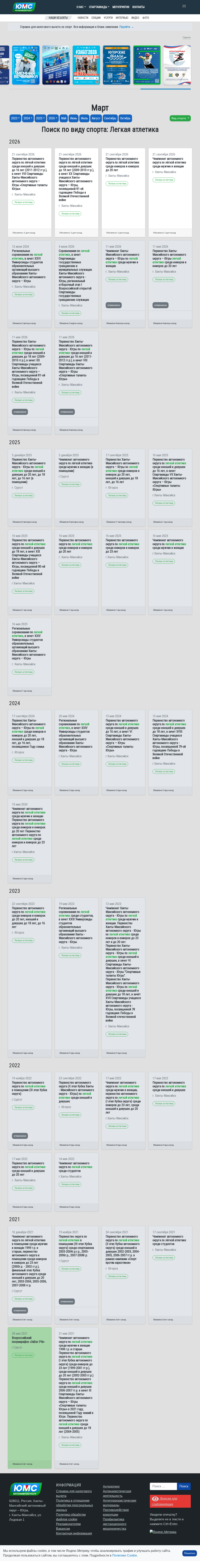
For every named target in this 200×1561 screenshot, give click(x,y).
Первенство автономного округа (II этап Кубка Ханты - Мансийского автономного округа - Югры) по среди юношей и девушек (76, 1092)
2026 (52, 118)
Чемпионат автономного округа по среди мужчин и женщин (169, 543)
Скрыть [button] (187, 37)
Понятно (189, 1553)
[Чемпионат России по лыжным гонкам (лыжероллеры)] (147, 65)
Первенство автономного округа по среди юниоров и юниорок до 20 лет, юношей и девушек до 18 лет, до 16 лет (29, 917)
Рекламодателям (68, 1524)
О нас (80, 7)
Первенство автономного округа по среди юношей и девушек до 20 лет (29, 1168)
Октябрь (125, 118)
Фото (145, 17)
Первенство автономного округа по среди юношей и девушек (169, 1086)
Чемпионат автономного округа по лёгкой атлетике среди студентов (169, 1240)
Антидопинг (111, 1486)
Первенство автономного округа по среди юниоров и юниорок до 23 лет (122, 545)
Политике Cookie (124, 1555)
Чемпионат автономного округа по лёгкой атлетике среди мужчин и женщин (169, 162)
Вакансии (63, 1528)
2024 (27, 118)
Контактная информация (74, 1533)
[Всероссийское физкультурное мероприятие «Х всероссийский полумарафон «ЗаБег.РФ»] (86, 65)
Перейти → (126, 27)
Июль (84, 118)
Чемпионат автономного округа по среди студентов (75, 1167)
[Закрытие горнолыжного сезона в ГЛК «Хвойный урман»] (25, 65)
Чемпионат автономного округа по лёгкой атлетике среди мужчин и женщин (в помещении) (76, 465)
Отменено (113, 305)
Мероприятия (120, 7)
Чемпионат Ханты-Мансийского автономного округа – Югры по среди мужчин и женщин (122, 258)
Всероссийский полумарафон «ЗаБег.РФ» (28, 1339)
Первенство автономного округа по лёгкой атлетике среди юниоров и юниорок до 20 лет (122, 164)
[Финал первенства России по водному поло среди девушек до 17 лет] (56, 65)
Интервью (122, 17)
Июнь (73, 118)
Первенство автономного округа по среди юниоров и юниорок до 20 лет (75, 545)
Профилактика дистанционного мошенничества (114, 1524)
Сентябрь (110, 118)
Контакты (138, 7)
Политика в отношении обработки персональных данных (74, 1505)
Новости (83, 17)
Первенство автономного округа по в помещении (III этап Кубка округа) (29, 1088)
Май (63, 118)
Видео (135, 17)
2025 (39, 118)
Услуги (108, 17)
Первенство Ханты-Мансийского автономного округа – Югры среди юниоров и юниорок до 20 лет (169, 258)
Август (96, 118)
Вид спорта (179, 118)
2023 (14, 118)
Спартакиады (98, 7)
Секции (96, 17)
